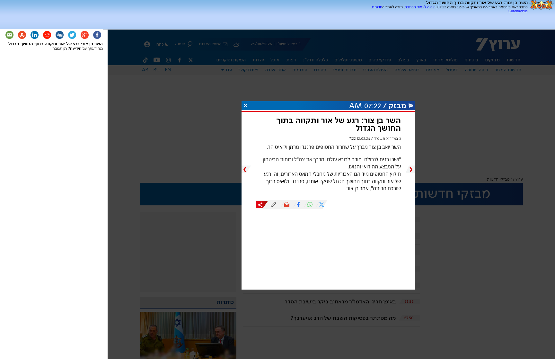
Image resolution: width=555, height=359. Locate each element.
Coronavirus (518, 11)
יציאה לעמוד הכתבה (420, 7)
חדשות (377, 7)
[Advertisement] (452, 15)
